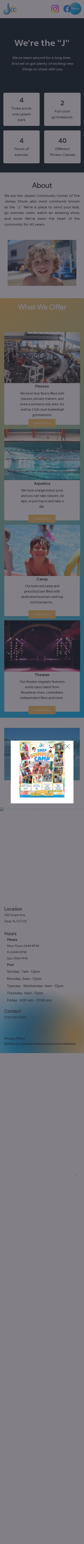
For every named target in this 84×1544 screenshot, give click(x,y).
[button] (42, 792)
